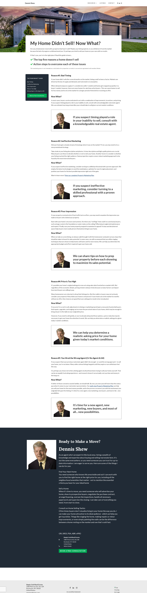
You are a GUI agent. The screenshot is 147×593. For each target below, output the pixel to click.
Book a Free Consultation (37, 95)
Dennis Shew (30, 3)
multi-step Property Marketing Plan (101, 386)
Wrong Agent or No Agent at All (35, 91)
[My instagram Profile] (121, 3)
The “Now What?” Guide (35, 78)
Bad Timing (30, 82)
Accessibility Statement (73, 592)
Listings (103, 3)
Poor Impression (31, 86)
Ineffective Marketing (33, 84)
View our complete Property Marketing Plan (79, 175)
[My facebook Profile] (117, 3)
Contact (111, 3)
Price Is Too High (31, 88)
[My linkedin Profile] (119, 3)
